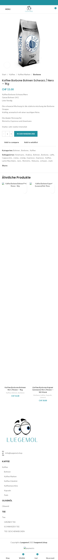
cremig (22, 158)
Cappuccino (7, 158)
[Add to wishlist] (24, 186)
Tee (3, 517)
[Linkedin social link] (19, 165)
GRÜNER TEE (10, 522)
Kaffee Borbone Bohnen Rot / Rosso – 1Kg (15, 388)
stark (50, 161)
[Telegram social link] (22, 165)
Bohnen (16, 150)
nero (19, 161)
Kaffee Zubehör (11, 481)
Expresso (40, 158)
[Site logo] (29, 9)
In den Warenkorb (26, 134)
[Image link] (22, 431)
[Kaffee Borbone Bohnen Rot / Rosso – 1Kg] (15, 283)
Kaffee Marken (24, 74)
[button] (24, 191)
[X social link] (12, 165)
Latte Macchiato (9, 161)
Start (4, 74)
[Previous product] (48, 74)
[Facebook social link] (9, 165)
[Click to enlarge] (7, 65)
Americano (19, 155)
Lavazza (43, 397)
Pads (6, 495)
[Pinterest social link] (15, 165)
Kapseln (49, 395)
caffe (52, 155)
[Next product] (54, 74)
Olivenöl (5, 506)
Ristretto (26, 161)
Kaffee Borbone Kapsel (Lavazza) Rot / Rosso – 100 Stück (42, 389)
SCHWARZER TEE (12, 526)
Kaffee (12, 74)
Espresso (31, 158)
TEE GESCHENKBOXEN (14, 531)
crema (15, 158)
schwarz (43, 161)
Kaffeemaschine (11, 486)
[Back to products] (51, 74)
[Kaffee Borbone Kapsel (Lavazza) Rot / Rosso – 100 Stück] (43, 283)
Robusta (35, 161)
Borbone (37, 74)
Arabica (28, 155)
